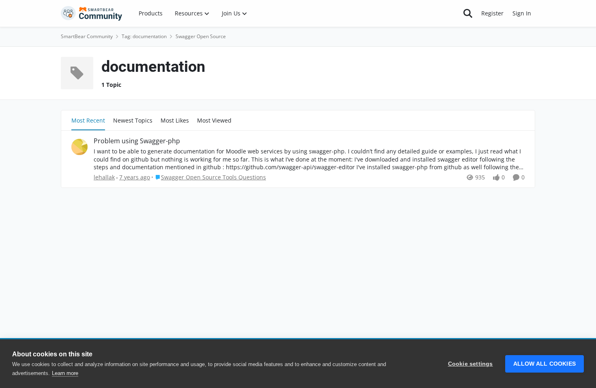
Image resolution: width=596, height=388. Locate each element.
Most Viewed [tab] (214, 120)
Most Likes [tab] (175, 120)
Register (492, 13)
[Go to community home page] (91, 13)
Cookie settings (470, 364)
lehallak (104, 177)
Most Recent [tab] (88, 120)
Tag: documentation (144, 36)
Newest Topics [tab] (132, 120)
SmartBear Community (87, 36)
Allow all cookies (544, 364)
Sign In (521, 13)
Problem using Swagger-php (137, 141)
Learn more (65, 373)
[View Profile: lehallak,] (79, 147)
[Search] (468, 13)
